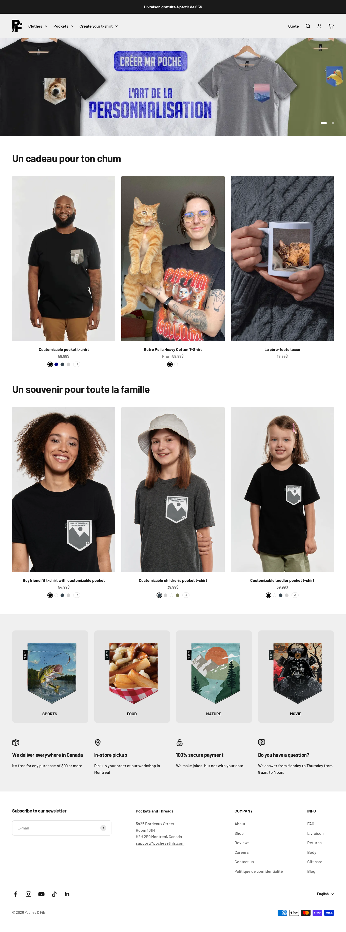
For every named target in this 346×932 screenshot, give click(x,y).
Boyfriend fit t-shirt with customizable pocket (64, 580)
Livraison (315, 833)
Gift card (314, 861)
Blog (311, 871)
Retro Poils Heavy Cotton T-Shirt (173, 349)
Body (311, 852)
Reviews (242, 842)
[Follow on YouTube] (41, 894)
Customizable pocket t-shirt (64, 349)
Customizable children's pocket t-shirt (173, 580)
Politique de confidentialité (259, 871)
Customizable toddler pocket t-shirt (282, 580)
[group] (173, 87)
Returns (314, 842)
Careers (242, 852)
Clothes (35, 26)
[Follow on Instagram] (28, 894)
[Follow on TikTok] (54, 894)
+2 (76, 364)
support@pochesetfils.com (160, 843)
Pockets (60, 26)
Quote (293, 26)
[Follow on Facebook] (15, 894)
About (240, 823)
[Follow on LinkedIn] (67, 894)
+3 (76, 595)
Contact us (244, 861)
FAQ (310, 823)
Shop (239, 833)
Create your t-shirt (96, 26)
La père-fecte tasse (282, 349)
